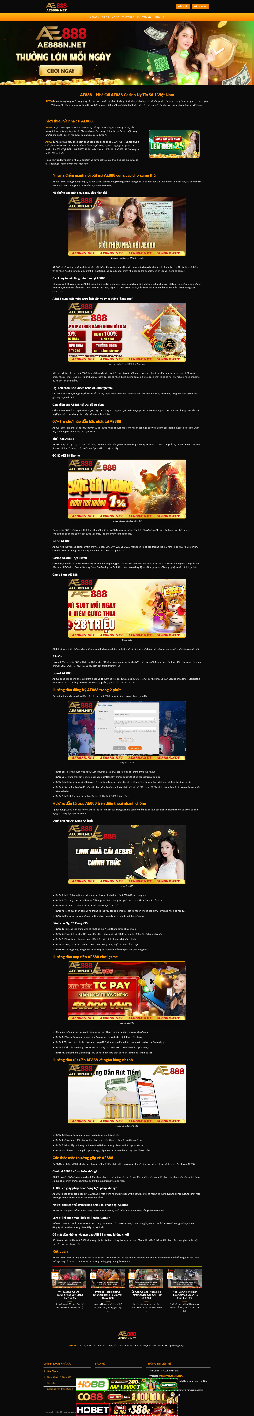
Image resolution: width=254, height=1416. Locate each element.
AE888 (93, 17)
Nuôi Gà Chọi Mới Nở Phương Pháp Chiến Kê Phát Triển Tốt (185, 1295)
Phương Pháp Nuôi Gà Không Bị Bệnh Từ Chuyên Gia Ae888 (107, 1295)
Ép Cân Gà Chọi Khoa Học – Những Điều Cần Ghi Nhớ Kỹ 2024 (146, 1295)
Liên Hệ (159, 17)
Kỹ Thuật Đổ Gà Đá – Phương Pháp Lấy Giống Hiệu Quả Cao (69, 1295)
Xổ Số (116, 17)
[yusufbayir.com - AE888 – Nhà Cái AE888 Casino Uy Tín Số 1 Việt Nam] (60, 6)
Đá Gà (105, 17)
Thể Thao (128, 17)
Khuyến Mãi (144, 17)
